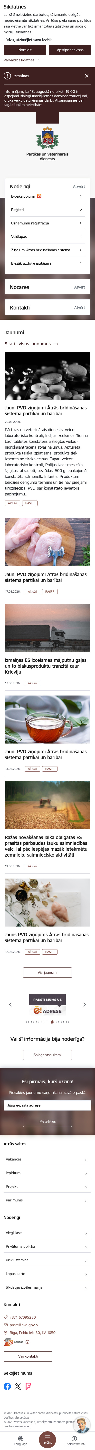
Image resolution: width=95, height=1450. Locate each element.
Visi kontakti (28, 1356)
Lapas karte (15, 1273)
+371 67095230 (23, 1317)
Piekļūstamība (17, 1260)
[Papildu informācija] (27, 1342)
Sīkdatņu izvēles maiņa (24, 1287)
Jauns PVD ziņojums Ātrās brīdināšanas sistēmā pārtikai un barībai (47, 937)
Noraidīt (25, 50)
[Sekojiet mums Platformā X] (17, 1386)
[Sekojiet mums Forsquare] (28, 1386)
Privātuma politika (20, 1246)
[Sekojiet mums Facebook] (7, 1386)
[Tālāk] (84, 1004)
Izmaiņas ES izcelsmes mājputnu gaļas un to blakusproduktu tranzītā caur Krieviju (45, 666)
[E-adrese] (13, 1342)
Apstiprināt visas (70, 50)
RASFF (29, 503)
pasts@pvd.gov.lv (24, 1325)
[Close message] (86, 75)
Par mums (14, 1200)
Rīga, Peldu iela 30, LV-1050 (33, 1332)
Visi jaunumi (47, 972)
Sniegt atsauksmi (47, 1055)
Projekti (12, 1186)
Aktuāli (12, 503)
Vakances (13, 1159)
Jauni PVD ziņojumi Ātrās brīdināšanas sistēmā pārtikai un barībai (46, 410)
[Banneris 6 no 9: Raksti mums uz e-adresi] (47, 1004)
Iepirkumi (13, 1172)
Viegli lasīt (14, 1232)
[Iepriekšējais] (10, 1004)
